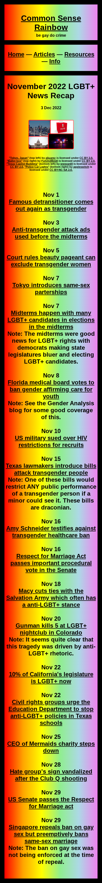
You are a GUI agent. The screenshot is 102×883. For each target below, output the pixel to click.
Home (16, 54)
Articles (44, 54)
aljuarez (51, 157)
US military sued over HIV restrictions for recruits (51, 441)
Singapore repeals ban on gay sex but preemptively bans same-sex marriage (51, 834)
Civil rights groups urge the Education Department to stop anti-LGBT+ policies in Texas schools (51, 712)
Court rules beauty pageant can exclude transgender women (51, 261)
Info (54, 61)
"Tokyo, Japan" (19, 157)
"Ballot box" (15, 160)
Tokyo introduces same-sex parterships (51, 288)
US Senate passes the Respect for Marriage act (51, 803)
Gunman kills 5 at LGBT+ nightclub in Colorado (51, 629)
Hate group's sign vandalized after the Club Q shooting (51, 775)
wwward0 (66, 163)
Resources (79, 54)
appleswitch (81, 166)
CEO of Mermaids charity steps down (51, 747)
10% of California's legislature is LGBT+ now (51, 677)
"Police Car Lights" (37, 166)
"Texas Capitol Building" (22, 163)
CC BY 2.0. (86, 157)
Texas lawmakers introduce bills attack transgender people (51, 469)
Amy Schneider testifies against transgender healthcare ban (51, 532)
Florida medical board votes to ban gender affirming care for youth (51, 389)
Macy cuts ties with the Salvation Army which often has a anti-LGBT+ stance (51, 597)
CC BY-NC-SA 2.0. (61, 169)
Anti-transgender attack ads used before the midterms (51, 233)
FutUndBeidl (49, 160)
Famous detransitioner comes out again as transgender (51, 205)
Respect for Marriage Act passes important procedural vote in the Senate (51, 563)
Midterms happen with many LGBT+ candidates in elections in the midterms (51, 319)
